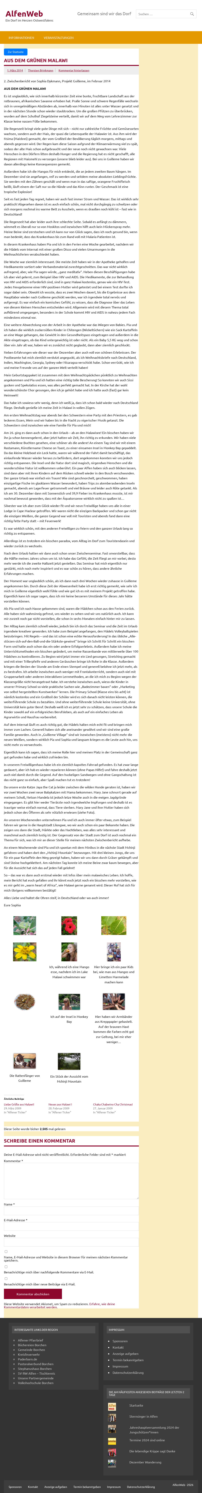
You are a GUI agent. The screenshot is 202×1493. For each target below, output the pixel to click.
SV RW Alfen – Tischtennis (36, 1373)
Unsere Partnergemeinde (36, 1378)
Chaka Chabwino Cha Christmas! (113, 1104)
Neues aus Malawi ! (60, 1104)
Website (10, 1235)
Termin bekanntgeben (128, 1360)
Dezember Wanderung (145, 1462)
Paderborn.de (27, 1359)
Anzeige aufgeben (125, 1353)
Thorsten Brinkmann (40, 70)
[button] (26, 926)
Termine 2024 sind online (147, 1440)
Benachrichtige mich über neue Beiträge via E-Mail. (39, 1284)
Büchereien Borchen (32, 1345)
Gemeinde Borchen (31, 1350)
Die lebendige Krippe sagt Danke (152, 1451)
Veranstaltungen (59, 37)
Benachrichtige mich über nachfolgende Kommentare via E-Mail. (49, 1272)
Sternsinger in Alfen (143, 1416)
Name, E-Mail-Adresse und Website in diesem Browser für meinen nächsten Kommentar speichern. (66, 1258)
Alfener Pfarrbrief (30, 1340)
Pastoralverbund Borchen (35, 1364)
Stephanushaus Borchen (35, 1368)
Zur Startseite (15, 52)
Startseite (136, 1405)
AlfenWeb (24, 13)
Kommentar (13, 1160)
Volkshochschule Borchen (35, 1383)
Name (9, 1204)
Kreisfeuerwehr (29, 1354)
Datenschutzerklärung (128, 1372)
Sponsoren (120, 1341)
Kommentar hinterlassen (74, 70)
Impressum (120, 1366)
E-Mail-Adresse (15, 1219)
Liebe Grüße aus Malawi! (19, 1104)
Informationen (21, 37)
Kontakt (118, 1347)
